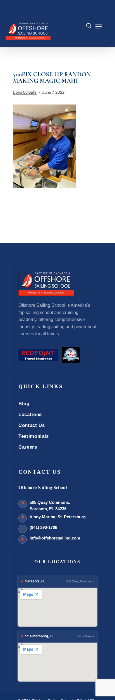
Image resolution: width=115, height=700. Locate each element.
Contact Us (31, 425)
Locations (30, 414)
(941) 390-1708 (43, 527)
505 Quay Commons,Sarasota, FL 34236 (50, 505)
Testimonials (33, 436)
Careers (27, 447)
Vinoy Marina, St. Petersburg (58, 516)
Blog (24, 403)
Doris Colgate (25, 92)
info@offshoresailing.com (55, 538)
